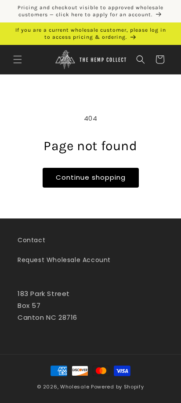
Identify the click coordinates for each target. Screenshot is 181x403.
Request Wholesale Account (64, 259)
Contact (31, 240)
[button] (17, 59)
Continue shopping (91, 177)
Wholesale (74, 386)
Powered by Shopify (117, 386)
